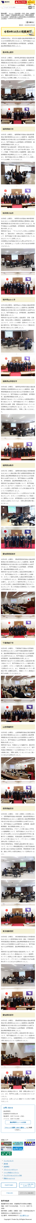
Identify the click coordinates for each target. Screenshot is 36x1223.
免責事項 (6, 1166)
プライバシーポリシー (11, 1169)
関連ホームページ (9, 1178)
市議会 (7, 15)
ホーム (11, 13)
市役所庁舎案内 (9, 1185)
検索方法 (33, 7)
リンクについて (9, 1161)
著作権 (6, 1163)
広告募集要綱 (31, 1140)
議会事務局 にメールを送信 (18, 1122)
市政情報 (17, 13)
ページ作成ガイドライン (11, 1172)
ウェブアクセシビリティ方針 (13, 1175)
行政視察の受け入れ (17, 15)
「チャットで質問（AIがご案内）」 (15, 1127)
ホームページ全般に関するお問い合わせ (27, 1185)
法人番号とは (24, 1215)
